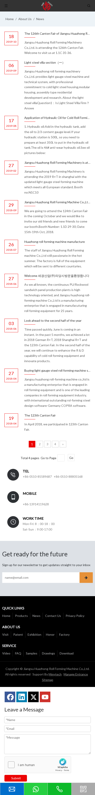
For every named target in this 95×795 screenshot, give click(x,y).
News (36, 616)
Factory (64, 634)
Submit (16, 778)
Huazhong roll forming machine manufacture (54, 241)
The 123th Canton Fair (40, 415)
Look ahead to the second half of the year (53, 320)
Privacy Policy (75, 616)
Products (21, 616)
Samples (31, 653)
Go (71, 458)
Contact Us (53, 616)
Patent (18, 634)
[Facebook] (10, 697)
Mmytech (55, 674)
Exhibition (34, 634)
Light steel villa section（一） (44, 62)
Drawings (48, 653)
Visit (5, 634)
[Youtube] (45, 697)
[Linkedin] (21, 697)
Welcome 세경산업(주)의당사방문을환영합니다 (56, 276)
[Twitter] (33, 697)
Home (6, 616)
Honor (50, 634)
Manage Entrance (76, 674)
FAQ (18, 653)
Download (67, 653)
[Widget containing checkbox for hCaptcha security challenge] (37, 765)
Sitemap (47, 680)
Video (6, 653)
